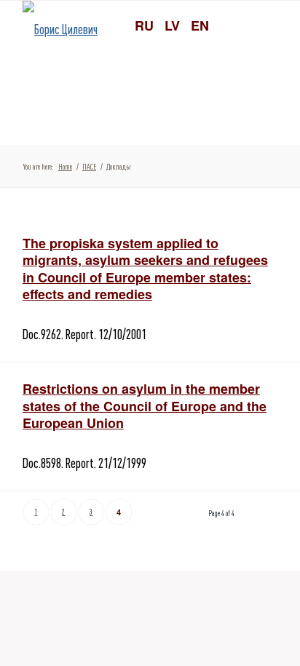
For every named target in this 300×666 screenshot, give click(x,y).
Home (65, 166)
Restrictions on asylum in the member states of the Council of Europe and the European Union (145, 405)
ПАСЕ (89, 166)
